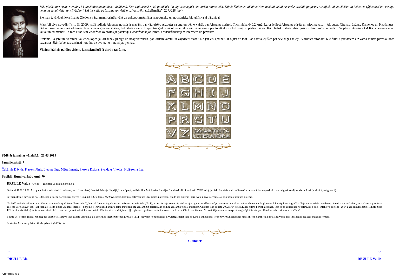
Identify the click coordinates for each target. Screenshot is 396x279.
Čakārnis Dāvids (12, 169)
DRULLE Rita (17, 258)
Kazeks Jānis (33, 169)
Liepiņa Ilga (51, 169)
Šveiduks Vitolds (111, 169)
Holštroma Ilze (133, 169)
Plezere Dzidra (89, 169)
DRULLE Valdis (369, 258)
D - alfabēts (194, 241)
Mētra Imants (69, 169)
